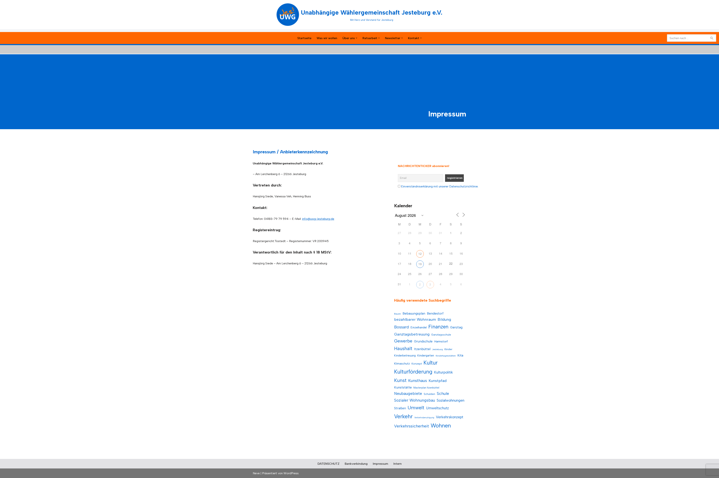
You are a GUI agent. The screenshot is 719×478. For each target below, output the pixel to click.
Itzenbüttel (422, 349)
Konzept (417, 363)
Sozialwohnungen (450, 400)
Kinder (448, 349)
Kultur (431, 362)
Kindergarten (425, 355)
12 (420, 253)
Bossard (401, 327)
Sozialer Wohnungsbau (414, 400)
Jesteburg (437, 349)
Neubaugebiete (408, 393)
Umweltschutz (437, 408)
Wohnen (441, 425)
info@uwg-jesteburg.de (318, 219)
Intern (397, 463)
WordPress (291, 473)
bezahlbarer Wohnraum (415, 319)
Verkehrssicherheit (411, 426)
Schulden (429, 394)
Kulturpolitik (443, 372)
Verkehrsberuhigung (424, 417)
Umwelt (416, 407)
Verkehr (403, 416)
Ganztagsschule (441, 334)
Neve (256, 473)
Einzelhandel (419, 327)
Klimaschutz (402, 363)
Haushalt (403, 348)
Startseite (304, 38)
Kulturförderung (413, 371)
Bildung (444, 319)
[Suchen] (712, 38)
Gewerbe (403, 341)
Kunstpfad (438, 380)
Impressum (380, 463)
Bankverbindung (356, 463)
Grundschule (423, 341)
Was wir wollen (327, 38)
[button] (356, 38)
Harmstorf (441, 341)
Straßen (400, 408)
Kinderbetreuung (405, 355)
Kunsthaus (417, 380)
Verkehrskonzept (449, 417)
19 (420, 264)
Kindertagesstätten (446, 355)
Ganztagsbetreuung (412, 334)
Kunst (400, 380)
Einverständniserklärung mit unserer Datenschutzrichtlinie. (439, 186)
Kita (460, 355)
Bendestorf (435, 313)
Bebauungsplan (414, 313)
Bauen (397, 313)
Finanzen (438, 327)
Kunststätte (403, 387)
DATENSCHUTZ (328, 463)
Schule (443, 393)
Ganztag (456, 327)
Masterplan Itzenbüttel (426, 387)
